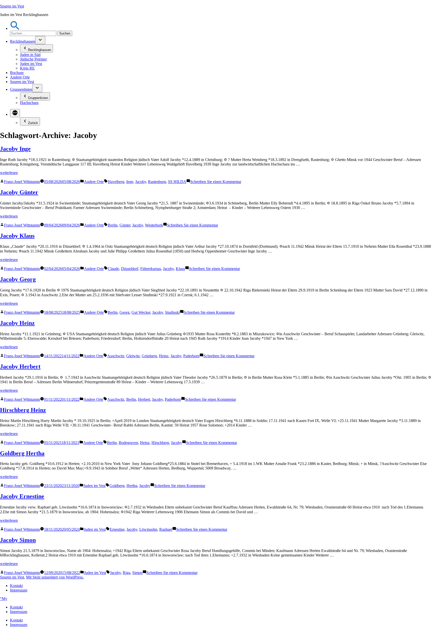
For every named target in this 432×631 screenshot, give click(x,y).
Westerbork (154, 225)
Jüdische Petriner (33, 59)
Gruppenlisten (21, 89)
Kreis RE (27, 68)
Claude (113, 268)
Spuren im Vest (12, 6)
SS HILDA (177, 182)
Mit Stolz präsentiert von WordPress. (55, 577)
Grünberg (149, 356)
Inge (129, 182)
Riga (126, 572)
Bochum (17, 72)
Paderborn (191, 356)
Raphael (165, 529)
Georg (125, 312)
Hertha (131, 486)
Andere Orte (20, 77)
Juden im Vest (31, 64)
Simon (137, 572)
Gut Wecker (141, 312)
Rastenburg (157, 182)
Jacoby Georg (18, 279)
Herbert (144, 399)
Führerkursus (150, 268)
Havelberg (116, 182)
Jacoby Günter (19, 192)
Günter (125, 225)
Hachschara (29, 102)
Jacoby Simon (18, 540)
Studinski (172, 312)
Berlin (113, 225)
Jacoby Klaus (17, 235)
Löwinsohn (148, 529)
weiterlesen (9, 172)
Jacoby (140, 182)
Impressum (18, 590)
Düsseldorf (129, 268)
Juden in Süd (30, 54)
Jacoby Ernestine (22, 496)
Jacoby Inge (15, 149)
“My (3, 598)
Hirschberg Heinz (23, 410)
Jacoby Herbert (20, 366)
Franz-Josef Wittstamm (22, 182)
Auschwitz (115, 356)
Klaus (180, 268)
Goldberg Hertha (22, 453)
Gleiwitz (133, 356)
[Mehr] (15, 113)
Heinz (163, 356)
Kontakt (16, 586)
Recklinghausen (22, 41)
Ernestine (117, 529)
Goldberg (117, 486)
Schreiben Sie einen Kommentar (215, 182)
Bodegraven (128, 442)
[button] (15, 28)
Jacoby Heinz (17, 323)
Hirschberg (160, 442)
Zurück (33, 123)
